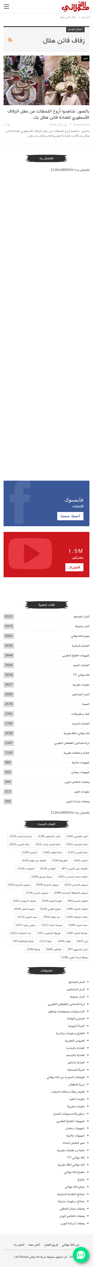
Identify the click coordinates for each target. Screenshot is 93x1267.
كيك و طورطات (80, 714)
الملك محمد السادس (73, 877)
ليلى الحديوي (78, 949)
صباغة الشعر (77, 933)
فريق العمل (51, 1244)
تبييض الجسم (19, 885)
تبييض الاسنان (76, 885)
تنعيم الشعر (24, 909)
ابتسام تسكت (20, 836)
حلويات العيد (81, 791)
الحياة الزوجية (76, 1025)
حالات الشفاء (77, 917)
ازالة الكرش (78, 852)
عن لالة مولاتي (70, 1244)
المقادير (48, 869)
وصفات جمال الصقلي (72, 1208)
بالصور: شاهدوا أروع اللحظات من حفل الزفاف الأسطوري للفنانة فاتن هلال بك (48, 114)
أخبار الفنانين (77, 836)
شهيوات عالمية (80, 762)
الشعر (81, 861)
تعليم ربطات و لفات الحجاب (68, 1091)
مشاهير (54, 949)
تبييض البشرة (47, 885)
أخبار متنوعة (82, 626)
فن (82, 941)
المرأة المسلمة (76, 1069)
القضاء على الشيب (75, 869)
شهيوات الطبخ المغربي (75, 655)
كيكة (46, 941)
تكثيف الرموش (24, 901)
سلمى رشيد (26, 925)
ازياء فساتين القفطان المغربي (71, 743)
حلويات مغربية (81, 684)
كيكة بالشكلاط (23, 941)
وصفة (33, 949)
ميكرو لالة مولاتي (80, 636)
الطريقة (60, 861)
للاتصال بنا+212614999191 (70, 170)
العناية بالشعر (81, 665)
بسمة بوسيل (41, 877)
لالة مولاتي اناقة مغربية (76, 733)
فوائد (64, 941)
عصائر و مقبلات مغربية (76, 753)
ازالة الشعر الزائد (47, 844)
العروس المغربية (75, 1040)
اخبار (85, 58)
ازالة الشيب (19, 844)
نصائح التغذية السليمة (71, 1194)
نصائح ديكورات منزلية (71, 1201)
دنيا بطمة (51, 917)
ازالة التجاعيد (77, 844)
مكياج (81, 1179)
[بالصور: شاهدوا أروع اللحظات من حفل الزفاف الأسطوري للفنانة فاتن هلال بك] (46, 80)
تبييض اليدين (37, 893)
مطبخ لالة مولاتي (74, 1172)
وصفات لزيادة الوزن (77, 801)
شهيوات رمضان (80, 772)
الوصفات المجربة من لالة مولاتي (66, 1077)
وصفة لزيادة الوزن (74, 957)
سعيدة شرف (51, 925)
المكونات (26, 869)
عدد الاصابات (20, 933)
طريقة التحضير (49, 933)
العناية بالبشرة (80, 645)
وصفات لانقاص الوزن (77, 782)
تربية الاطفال (77, 1084)
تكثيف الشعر (77, 909)
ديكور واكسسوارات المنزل (69, 1113)
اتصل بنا (19, 1244)
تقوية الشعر (52, 901)
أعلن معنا (34, 1244)
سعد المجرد (27, 917)
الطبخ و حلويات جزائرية (70, 1033)
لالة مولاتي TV (81, 675)
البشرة (29, 852)
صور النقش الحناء (74, 1142)
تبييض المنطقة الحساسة (71, 893)
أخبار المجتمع (81, 616)
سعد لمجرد (78, 925)
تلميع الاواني (50, 909)
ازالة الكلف (52, 852)
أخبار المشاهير (80, 694)
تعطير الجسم (77, 901)
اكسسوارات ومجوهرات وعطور (66, 1011)
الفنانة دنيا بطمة (34, 861)
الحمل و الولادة (76, 1018)
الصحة (85, 704)
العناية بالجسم (80, 723)
